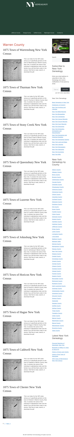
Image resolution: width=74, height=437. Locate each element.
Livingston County (57, 234)
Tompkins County (57, 313)
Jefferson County (15, 32)
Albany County (56, 169)
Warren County (56, 318)
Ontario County (56, 261)
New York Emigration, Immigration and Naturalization (58, 130)
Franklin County (56, 212)
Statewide (55, 301)
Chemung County (57, 189)
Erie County (55, 207)
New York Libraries (57, 144)
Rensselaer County (57, 278)
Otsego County (56, 271)
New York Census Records (59, 119)
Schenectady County (58, 291)
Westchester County (58, 325)
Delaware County (57, 202)
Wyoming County (57, 328)
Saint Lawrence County (59, 286)
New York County (57, 251)
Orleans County (56, 266)
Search (54, 57)
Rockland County (57, 283)
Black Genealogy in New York (60, 102)
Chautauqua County (58, 187)
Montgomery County (58, 246)
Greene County (56, 219)
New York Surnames (58, 152)
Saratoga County (57, 288)
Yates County (56, 330)
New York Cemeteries (58, 116)
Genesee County (57, 216)
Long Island (55, 236)
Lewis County (56, 231)
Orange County (27, 32)
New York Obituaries (58, 149)
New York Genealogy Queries (60, 139)
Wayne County (56, 323)
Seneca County (56, 298)
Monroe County (56, 244)
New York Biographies (58, 114)
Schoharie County (57, 293)
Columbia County (57, 197)
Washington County (49, 32)
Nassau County (56, 249)
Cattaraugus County (58, 179)
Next (8, 423)
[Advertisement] (37, 20)
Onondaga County (57, 259)
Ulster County (56, 315)
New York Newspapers (58, 147)
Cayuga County (56, 182)
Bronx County (56, 174)
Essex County (56, 209)
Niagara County (56, 254)
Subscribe (65, 89)
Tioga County (56, 311)
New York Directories (58, 126)
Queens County (56, 276)
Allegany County (57, 172)
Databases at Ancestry (58, 105)
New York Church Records (59, 121)
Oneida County (56, 256)
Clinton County (56, 194)
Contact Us (60, 32)
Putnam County (56, 273)
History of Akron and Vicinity (60, 352)
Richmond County (57, 281)
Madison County (57, 239)
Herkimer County (57, 224)
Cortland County (57, 199)
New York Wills (56, 154)
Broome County (56, 177)
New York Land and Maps (59, 142)
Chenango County (57, 192)
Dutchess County (57, 204)
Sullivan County (56, 308)
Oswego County (56, 268)
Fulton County (56, 214)
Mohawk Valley (56, 241)
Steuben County (56, 303)
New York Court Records (59, 124)
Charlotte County (57, 184)
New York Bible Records (59, 111)
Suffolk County (37, 32)
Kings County (56, 229)
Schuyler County (57, 296)
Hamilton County (57, 221)
